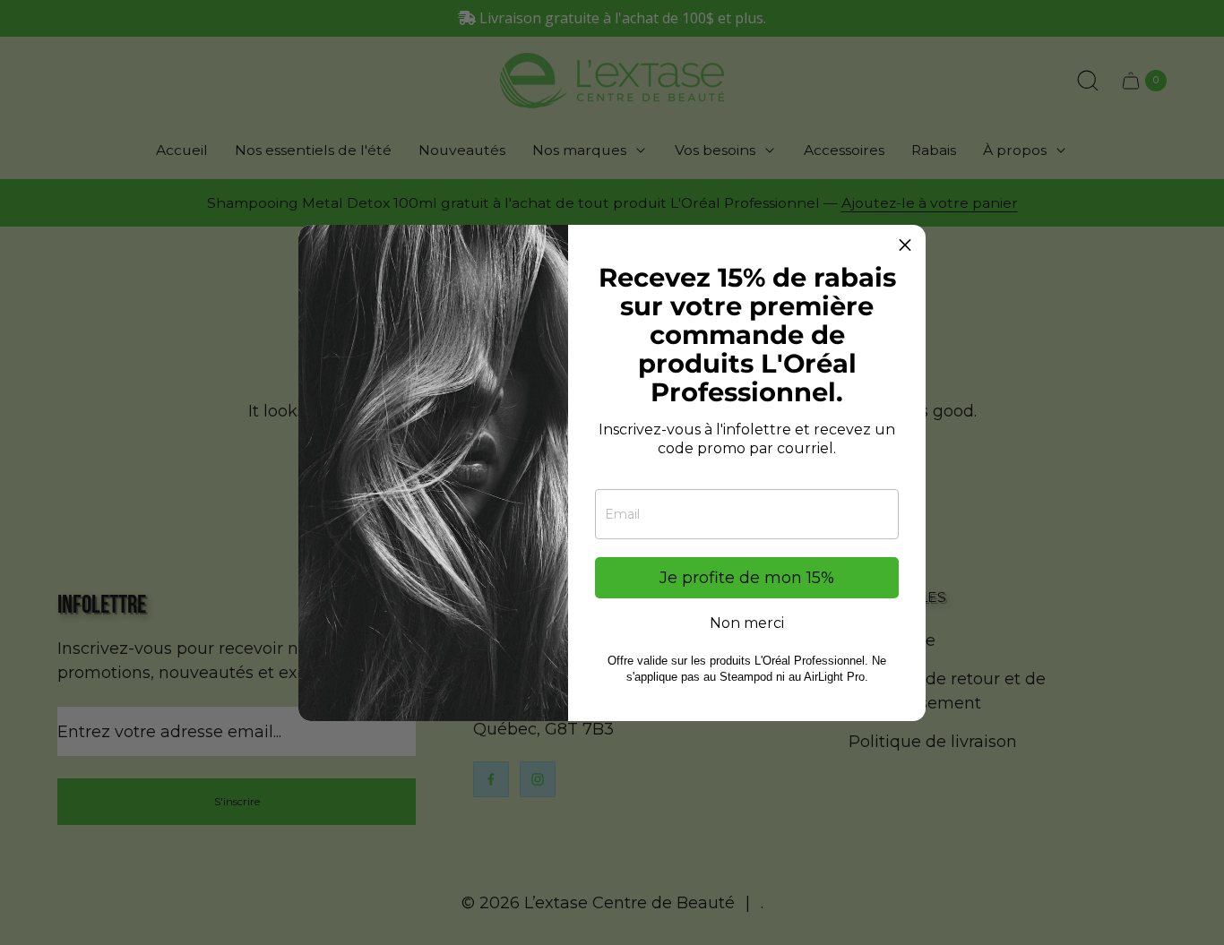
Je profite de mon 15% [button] (746, 578)
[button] (905, 245)
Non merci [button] (747, 623)
